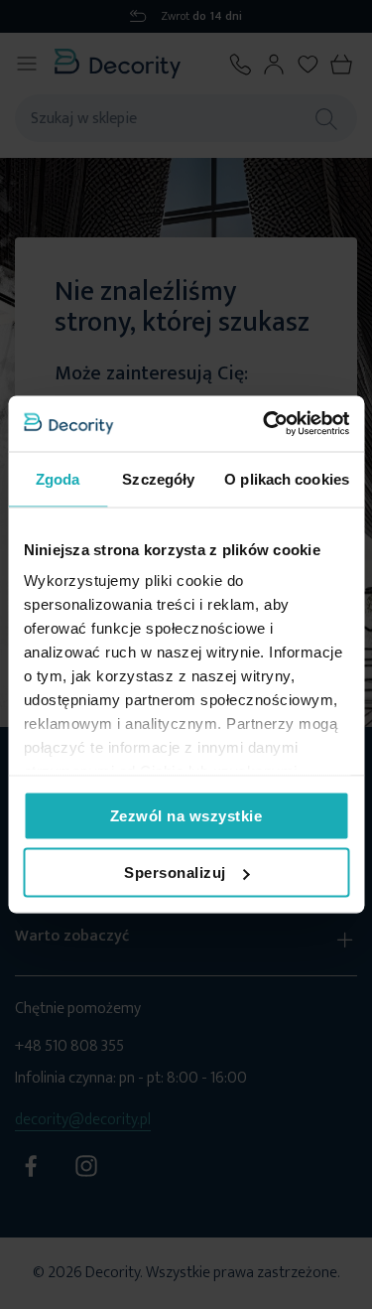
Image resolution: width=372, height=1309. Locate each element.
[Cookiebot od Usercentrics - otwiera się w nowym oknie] (265, 424)
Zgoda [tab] (58, 478)
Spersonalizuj (175, 872)
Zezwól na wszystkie (186, 814)
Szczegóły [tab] (158, 478)
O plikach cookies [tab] (286, 478)
